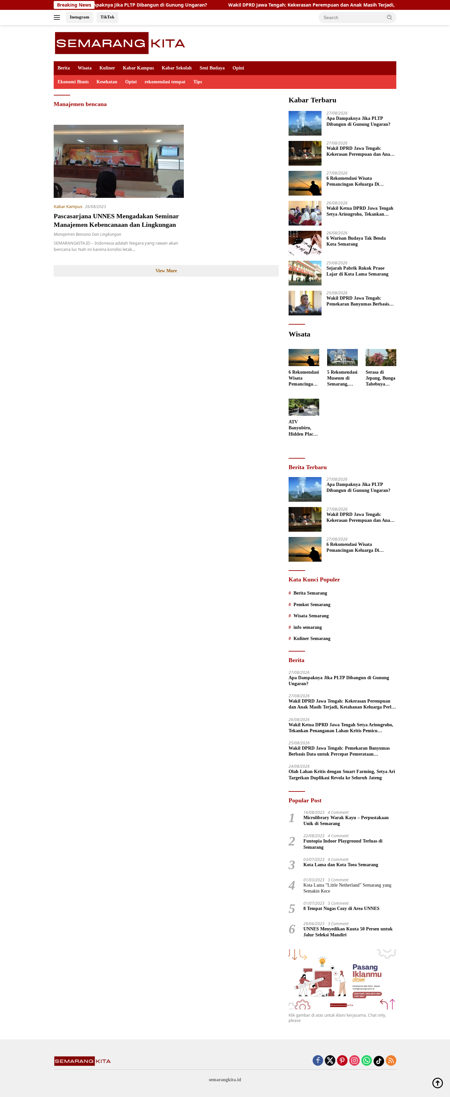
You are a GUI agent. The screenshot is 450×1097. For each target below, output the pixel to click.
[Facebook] (318, 1061)
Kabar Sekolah (177, 68)
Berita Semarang (310, 593)
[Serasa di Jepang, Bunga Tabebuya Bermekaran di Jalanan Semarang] (381, 357)
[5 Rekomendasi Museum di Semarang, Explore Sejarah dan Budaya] (342, 357)
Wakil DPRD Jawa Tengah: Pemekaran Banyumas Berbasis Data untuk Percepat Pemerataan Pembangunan (360, 301)
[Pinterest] (342, 1061)
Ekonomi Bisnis (73, 81)
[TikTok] (379, 1061)
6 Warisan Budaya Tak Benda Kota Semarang (356, 241)
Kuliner (107, 68)
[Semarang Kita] (122, 43)
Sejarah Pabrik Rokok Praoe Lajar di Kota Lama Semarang (357, 271)
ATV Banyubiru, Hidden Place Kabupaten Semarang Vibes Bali (302, 428)
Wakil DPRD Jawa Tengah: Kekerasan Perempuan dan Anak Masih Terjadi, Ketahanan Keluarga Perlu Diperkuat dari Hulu (359, 151)
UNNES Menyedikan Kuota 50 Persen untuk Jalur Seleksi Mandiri (348, 931)
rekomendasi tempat (165, 81)
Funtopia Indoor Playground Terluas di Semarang (342, 844)
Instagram (79, 16)
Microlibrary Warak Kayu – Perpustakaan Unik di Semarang (346, 820)
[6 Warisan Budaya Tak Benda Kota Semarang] (305, 243)
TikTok (107, 16)
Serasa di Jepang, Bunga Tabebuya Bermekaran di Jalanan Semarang (381, 379)
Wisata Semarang (311, 615)
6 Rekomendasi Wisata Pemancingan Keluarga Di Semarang (352, 181)
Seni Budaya (212, 68)
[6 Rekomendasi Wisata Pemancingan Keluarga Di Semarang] (305, 183)
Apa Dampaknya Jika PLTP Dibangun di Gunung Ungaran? (113, 5)
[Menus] (58, 17)
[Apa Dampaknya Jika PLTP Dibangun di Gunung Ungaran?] (305, 123)
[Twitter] (330, 1061)
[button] (389, 17)
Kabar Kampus (138, 68)
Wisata (85, 68)
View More (166, 270)
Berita (64, 68)
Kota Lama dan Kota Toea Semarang (340, 864)
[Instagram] (354, 1061)
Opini (238, 68)
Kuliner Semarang (312, 638)
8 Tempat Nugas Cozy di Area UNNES (341, 908)
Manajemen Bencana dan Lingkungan (87, 234)
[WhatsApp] (366, 1061)
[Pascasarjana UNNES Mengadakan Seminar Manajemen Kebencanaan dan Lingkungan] (119, 161)
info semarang (308, 627)
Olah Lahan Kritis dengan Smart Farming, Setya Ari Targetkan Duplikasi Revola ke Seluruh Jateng (342, 774)
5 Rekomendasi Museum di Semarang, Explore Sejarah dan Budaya (342, 379)
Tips (197, 81)
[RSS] (391, 1061)
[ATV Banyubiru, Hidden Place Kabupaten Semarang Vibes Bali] (304, 407)
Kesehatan (107, 81)
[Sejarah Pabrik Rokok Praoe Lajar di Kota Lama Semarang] (305, 273)
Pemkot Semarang (312, 604)
